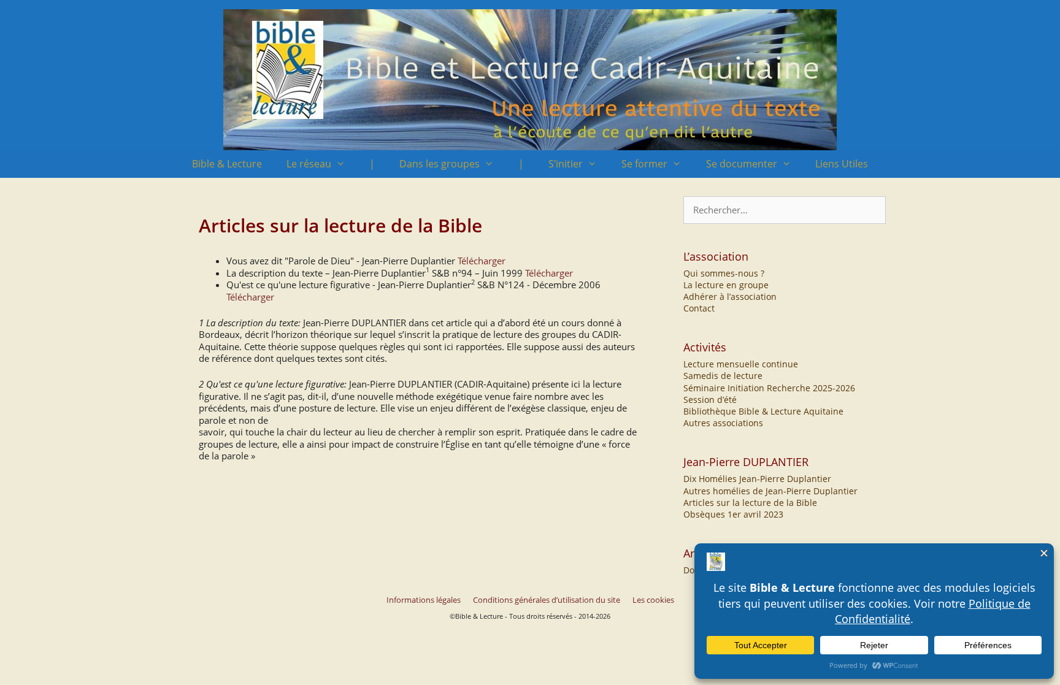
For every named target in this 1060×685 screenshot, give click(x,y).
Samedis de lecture (722, 375)
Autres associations (723, 423)
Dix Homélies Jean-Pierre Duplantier (757, 478)
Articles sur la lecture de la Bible (750, 502)
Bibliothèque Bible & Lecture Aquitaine (763, 411)
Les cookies (653, 599)
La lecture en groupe (726, 285)
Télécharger (481, 260)
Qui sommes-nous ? (723, 273)
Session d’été (710, 399)
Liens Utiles (841, 163)
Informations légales (423, 599)
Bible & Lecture (227, 163)
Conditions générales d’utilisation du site (546, 599)
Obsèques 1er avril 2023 (733, 514)
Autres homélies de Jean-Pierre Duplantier (770, 491)
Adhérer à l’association (730, 296)
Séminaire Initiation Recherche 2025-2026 (769, 388)
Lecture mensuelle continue (740, 364)
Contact (699, 308)
